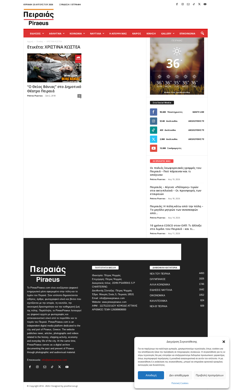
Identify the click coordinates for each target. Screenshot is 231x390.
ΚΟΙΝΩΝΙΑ (76, 33)
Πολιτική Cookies (179, 383)
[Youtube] (205, 4)
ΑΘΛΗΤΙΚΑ (55, 33)
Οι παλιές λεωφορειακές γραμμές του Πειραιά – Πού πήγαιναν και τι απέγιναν (175, 171)
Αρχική (30, 41)
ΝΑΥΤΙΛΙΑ (95, 33)
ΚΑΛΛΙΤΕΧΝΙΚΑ (158, 301)
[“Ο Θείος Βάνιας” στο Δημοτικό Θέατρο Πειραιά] (54, 67)
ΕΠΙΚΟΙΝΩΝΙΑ (187, 33)
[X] (199, 4)
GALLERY (166, 33)
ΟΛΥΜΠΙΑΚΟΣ (157, 279)
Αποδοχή (151, 375)
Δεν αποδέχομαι (179, 375)
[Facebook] (177, 4)
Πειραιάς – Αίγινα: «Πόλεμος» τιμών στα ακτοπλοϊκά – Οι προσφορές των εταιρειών (175, 190)
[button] (224, 341)
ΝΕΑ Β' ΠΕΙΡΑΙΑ (158, 306)
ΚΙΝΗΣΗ (151, 33)
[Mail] (188, 4)
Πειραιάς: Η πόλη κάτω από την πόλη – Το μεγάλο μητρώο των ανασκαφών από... (176, 209)
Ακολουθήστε (196, 121)
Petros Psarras (35, 95)
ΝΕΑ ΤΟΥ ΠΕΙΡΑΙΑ (160, 273)
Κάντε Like (198, 112)
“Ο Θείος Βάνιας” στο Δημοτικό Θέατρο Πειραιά (54, 88)
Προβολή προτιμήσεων (210, 375)
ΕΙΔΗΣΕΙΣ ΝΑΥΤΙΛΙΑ (161, 290)
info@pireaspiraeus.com (54, 360)
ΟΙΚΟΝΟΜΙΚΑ (157, 295)
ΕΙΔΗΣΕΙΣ (35, 33)
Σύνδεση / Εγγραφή (70, 4)
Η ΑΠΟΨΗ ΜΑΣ (118, 33)
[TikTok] (194, 4)
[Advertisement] (142, 17)
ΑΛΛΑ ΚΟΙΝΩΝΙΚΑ (160, 284)
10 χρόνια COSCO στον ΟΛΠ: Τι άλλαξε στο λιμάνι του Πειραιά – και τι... (176, 227)
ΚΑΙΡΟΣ (136, 33)
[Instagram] (182, 4)
